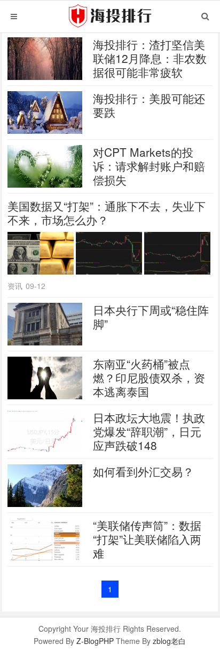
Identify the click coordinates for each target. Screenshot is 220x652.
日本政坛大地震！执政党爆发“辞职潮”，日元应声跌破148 (149, 431)
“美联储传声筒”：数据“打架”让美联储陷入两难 (147, 539)
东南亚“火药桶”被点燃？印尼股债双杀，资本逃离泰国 (149, 377)
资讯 (14, 285)
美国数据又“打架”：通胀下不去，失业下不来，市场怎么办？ (106, 213)
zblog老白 (169, 640)
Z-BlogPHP (95, 640)
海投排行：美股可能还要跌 (149, 105)
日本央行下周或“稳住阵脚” (151, 317)
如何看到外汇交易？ (143, 471)
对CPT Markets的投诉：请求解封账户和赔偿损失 (149, 166)
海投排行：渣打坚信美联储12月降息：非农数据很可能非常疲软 (150, 58)
